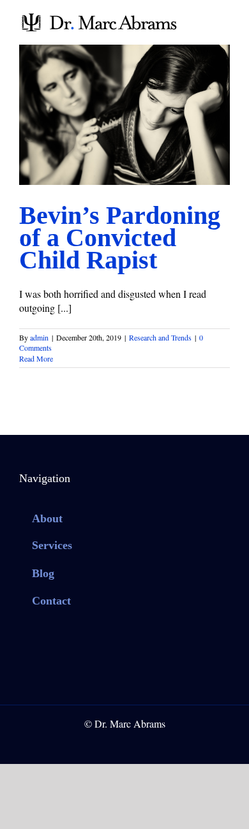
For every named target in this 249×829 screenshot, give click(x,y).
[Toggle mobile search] (202, 19)
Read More (36, 358)
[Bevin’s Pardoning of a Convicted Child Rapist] (124, 115)
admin (39, 337)
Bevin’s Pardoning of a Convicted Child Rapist (119, 237)
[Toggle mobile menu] (225, 19)
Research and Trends (124, 125)
